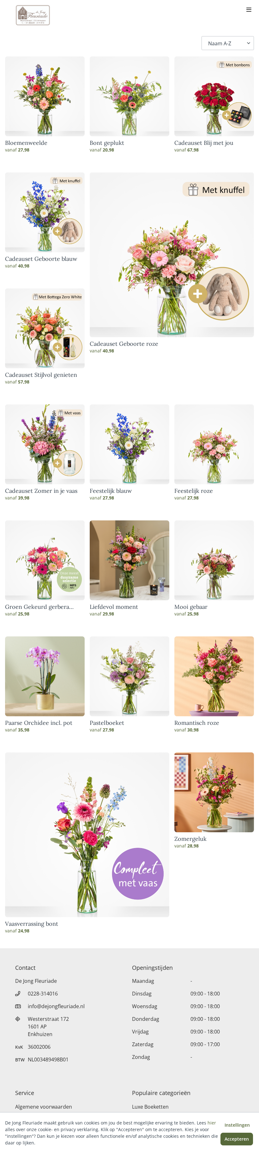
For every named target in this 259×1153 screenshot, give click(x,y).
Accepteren (237, 1139)
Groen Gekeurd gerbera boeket (37, 606)
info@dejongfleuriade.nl (56, 1006)
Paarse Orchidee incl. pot (38, 722)
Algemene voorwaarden (43, 1106)
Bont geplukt (107, 142)
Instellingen (237, 1125)
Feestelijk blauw (111, 490)
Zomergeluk (190, 838)
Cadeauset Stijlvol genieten (41, 374)
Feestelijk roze (193, 490)
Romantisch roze (196, 722)
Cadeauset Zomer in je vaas (41, 490)
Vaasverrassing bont (31, 923)
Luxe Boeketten (150, 1106)
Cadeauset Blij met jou (203, 142)
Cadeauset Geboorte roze (124, 343)
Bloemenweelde (26, 142)
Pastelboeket (107, 722)
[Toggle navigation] (249, 10)
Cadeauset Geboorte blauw (41, 258)
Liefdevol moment (114, 606)
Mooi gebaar (191, 606)
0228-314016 (43, 993)
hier (212, 1123)
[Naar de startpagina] (33, 15)
